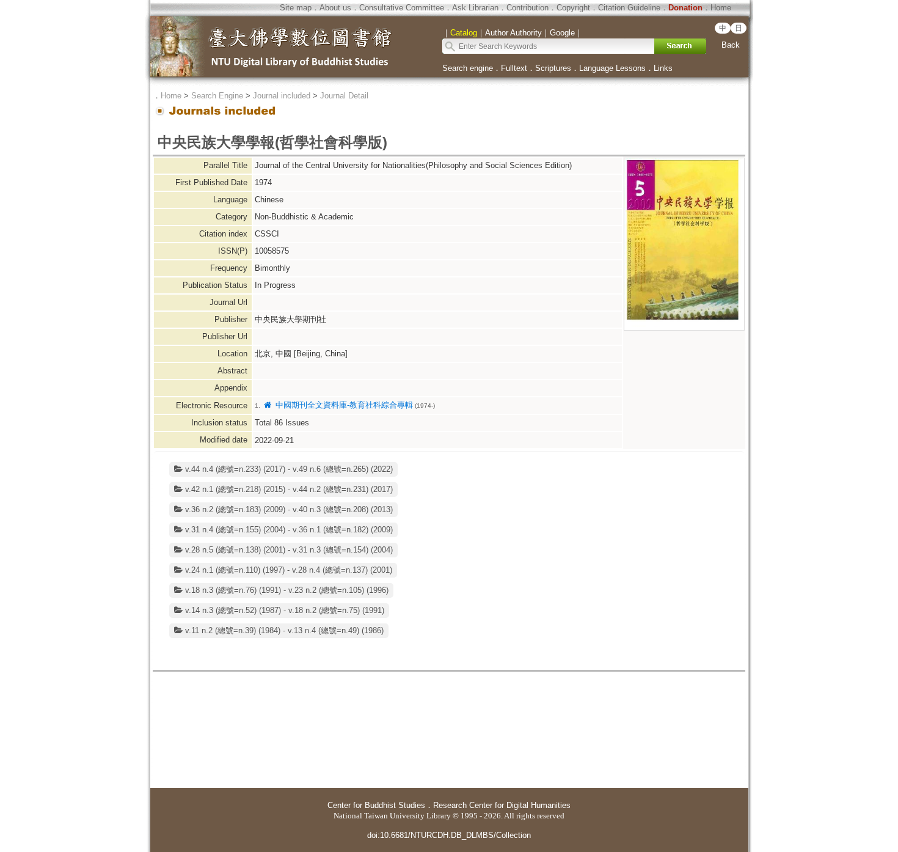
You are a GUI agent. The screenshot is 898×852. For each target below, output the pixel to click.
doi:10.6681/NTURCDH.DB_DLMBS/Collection (449, 835)
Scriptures (553, 68)
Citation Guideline (629, 7)
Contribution (527, 7)
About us (335, 7)
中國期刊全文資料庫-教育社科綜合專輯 (342, 404)
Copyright (573, 7)
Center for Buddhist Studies (376, 805)
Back (730, 45)
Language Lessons (612, 68)
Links (663, 68)
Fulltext (514, 68)
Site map (296, 7)
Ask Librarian (475, 7)
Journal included (281, 95)
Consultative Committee (401, 7)
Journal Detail (344, 95)
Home (720, 7)
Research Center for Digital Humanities (502, 805)
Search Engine (217, 95)
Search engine (467, 68)
